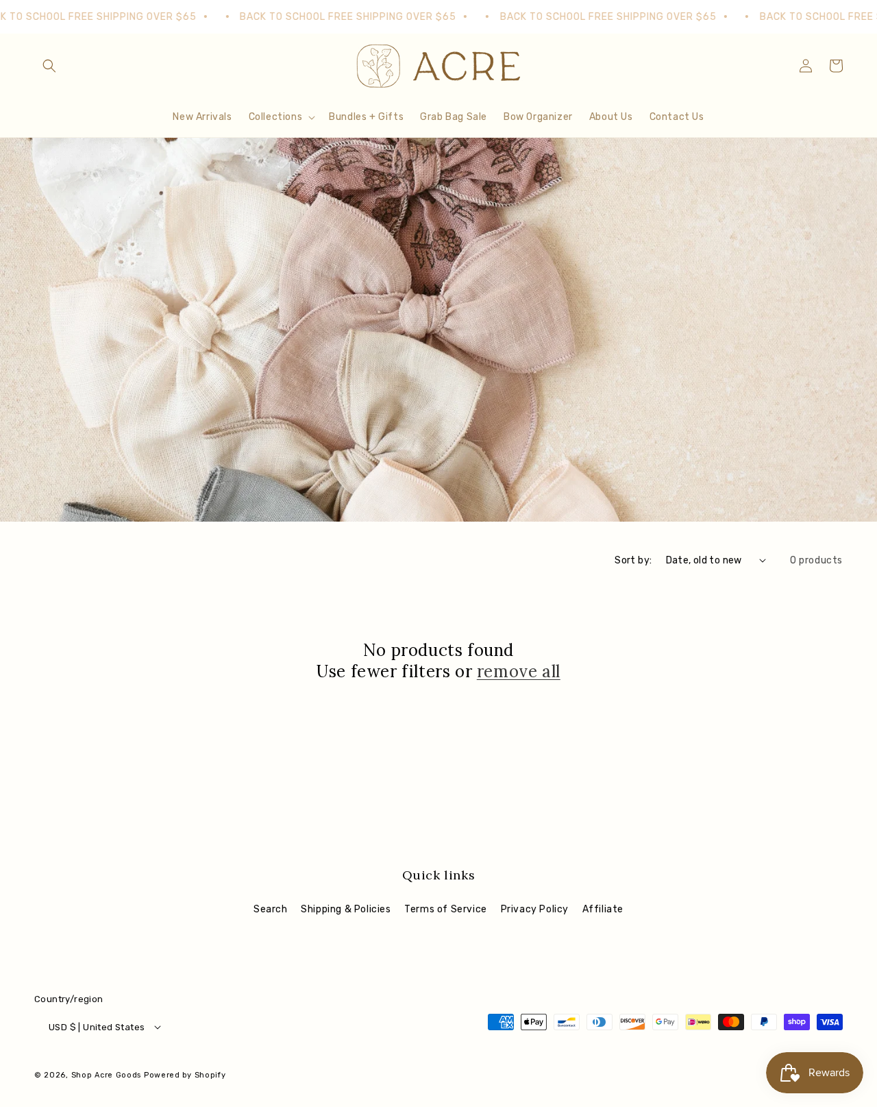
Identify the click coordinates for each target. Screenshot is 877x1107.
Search (271, 909)
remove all (518, 671)
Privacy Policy (535, 909)
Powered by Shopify (185, 1075)
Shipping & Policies (346, 909)
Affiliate (602, 909)
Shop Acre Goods (106, 1075)
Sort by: (633, 560)
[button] (49, 66)
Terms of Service (445, 909)
